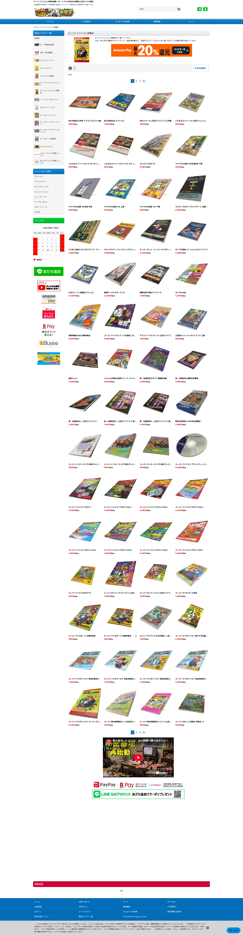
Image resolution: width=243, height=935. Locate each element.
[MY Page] (205, 9)
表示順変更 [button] (201, 68)
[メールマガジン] (199, 9)
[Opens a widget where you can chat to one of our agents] (233, 930)
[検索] (179, 9)
